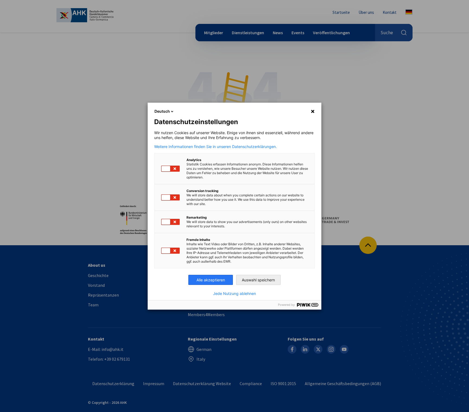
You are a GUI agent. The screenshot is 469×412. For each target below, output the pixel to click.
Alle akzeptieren (211, 280)
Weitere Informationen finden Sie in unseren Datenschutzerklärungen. (215, 146)
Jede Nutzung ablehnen (234, 293)
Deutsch (162, 111)
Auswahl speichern (258, 280)
